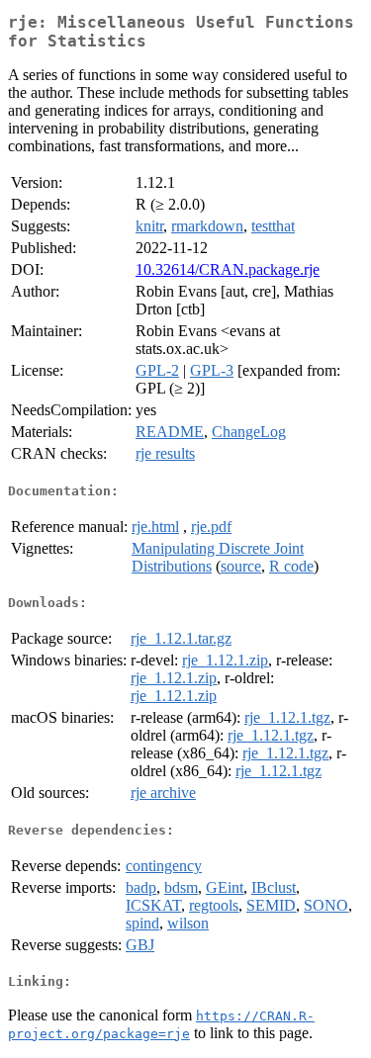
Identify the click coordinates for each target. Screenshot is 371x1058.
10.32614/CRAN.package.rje (228, 269)
